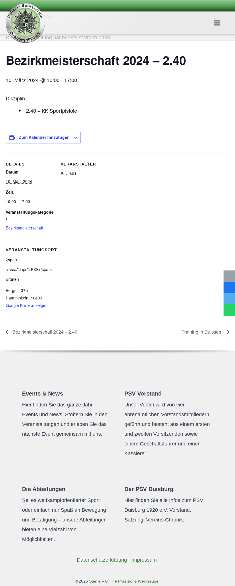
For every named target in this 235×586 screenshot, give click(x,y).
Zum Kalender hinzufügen (44, 137)
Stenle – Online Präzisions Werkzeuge (123, 581)
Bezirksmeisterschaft (24, 228)
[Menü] (217, 23)
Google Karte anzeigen (27, 305)
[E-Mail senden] (229, 276)
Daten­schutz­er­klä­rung (102, 560)
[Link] (25, 23)
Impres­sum (144, 560)
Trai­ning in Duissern (203, 331)
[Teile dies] (229, 287)
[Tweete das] (229, 299)
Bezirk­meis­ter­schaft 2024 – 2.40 (44, 331)
